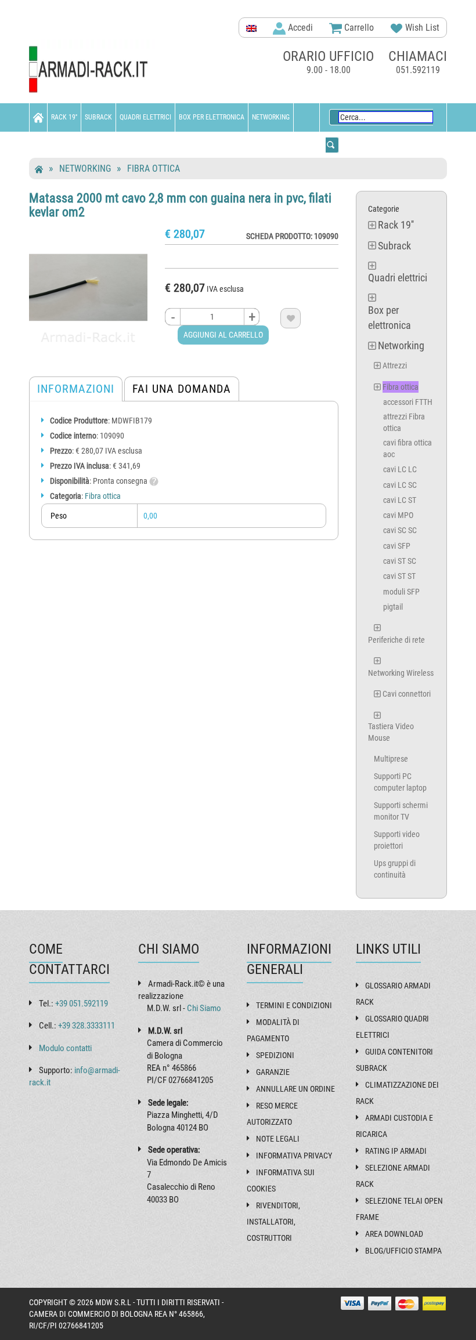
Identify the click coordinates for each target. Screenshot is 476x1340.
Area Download (394, 1233)
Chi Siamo (204, 1008)
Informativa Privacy (294, 1155)
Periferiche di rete (396, 639)
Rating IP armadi (396, 1151)
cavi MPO (398, 515)
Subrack (98, 117)
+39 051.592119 (81, 1003)
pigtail (393, 606)
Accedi (299, 27)
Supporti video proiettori (397, 840)
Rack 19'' (64, 117)
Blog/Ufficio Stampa (403, 1250)
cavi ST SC (399, 561)
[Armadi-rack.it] (93, 69)
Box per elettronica (211, 117)
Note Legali (278, 1138)
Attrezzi (395, 365)
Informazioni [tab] (75, 389)
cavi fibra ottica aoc (407, 448)
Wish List (421, 27)
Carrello (358, 27)
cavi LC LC (400, 469)
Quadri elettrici (145, 117)
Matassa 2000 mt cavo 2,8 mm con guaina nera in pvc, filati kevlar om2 (180, 205)
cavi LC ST (399, 500)
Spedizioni (275, 1055)
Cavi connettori (407, 693)
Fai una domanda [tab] (181, 389)
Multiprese (391, 758)
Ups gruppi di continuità (395, 869)
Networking (271, 117)
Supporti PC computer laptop (400, 782)
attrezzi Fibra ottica (404, 422)
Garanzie (273, 1072)
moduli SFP (401, 591)
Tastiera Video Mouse (391, 732)
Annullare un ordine (295, 1088)
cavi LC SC (400, 485)
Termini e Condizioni (294, 1005)
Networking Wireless (401, 673)
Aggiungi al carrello (223, 334)
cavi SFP (396, 546)
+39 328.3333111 (86, 1025)
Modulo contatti (65, 1048)
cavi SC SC (400, 530)
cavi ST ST (399, 576)
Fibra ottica (153, 168)
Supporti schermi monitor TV (401, 811)
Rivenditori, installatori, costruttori (273, 1222)
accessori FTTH (407, 402)
